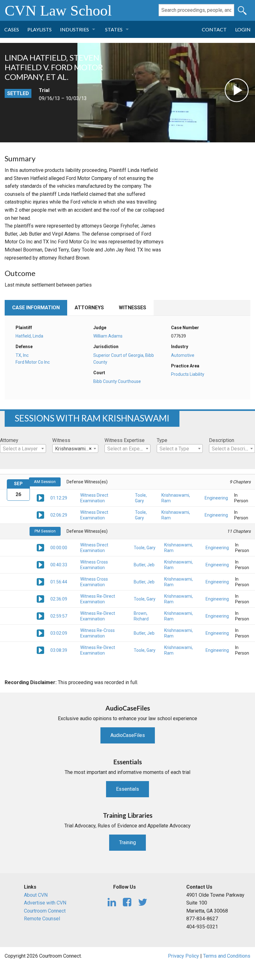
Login (243, 29)
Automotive (182, 355)
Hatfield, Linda (29, 336)
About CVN (36, 895)
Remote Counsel (42, 919)
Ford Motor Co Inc (33, 362)
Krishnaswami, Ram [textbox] (76, 449)
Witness (61, 440)
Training (127, 842)
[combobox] (23, 448)
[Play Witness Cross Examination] (40, 564)
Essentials (127, 789)
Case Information (36, 308)
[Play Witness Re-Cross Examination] (40, 632)
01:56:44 (58, 581)
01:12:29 (58, 497)
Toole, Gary (144, 547)
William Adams (108, 336)
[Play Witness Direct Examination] (40, 497)
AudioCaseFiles (127, 735)
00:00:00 (58, 547)
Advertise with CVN (45, 903)
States (114, 29)
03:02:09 (58, 633)
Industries (74, 29)
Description (221, 440)
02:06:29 (58, 515)
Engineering (216, 497)
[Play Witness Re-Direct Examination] (40, 598)
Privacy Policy (183, 956)
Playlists (39, 29)
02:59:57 (58, 616)
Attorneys (89, 308)
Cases (11, 29)
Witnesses (132, 308)
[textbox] (23, 448)
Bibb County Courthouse (117, 381)
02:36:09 (58, 598)
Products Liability (187, 374)
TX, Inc (22, 355)
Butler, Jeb (144, 564)
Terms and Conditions (226, 956)
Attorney (9, 440)
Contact (214, 29)
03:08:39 (58, 650)
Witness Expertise (124, 440)
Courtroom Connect (45, 911)
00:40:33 (58, 564)
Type (162, 440)
